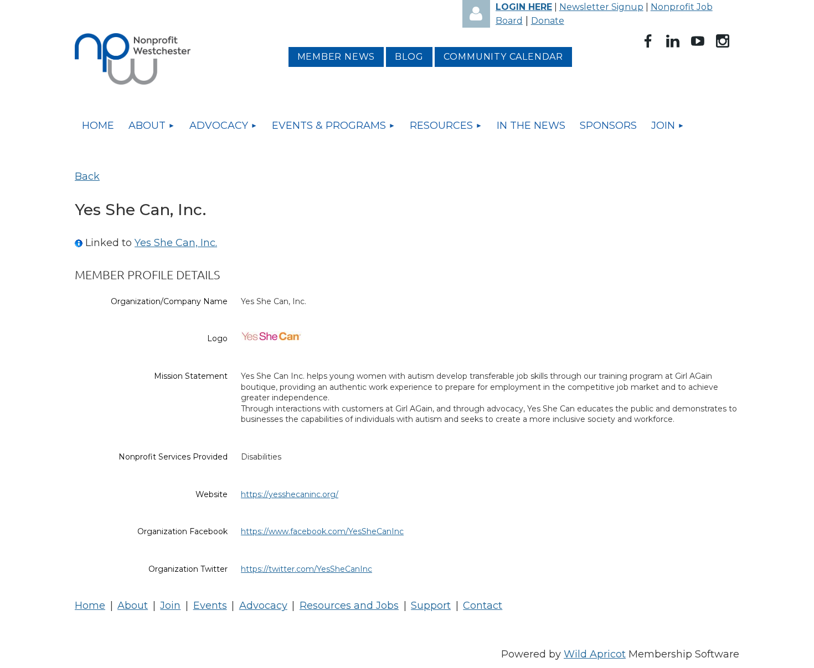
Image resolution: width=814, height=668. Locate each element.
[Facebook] (648, 41)
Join (170, 605)
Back (87, 176)
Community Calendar (503, 56)
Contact (482, 605)
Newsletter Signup (601, 7)
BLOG (409, 56)
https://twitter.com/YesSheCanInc (306, 569)
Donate (547, 20)
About (132, 605)
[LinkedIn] (673, 41)
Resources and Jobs (349, 605)
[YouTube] (697, 41)
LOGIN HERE (524, 7)
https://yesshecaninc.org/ (289, 494)
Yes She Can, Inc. (176, 243)
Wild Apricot (595, 654)
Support (431, 605)
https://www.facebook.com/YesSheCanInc (322, 531)
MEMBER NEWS (336, 56)
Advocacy (263, 605)
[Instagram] (722, 41)
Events (210, 605)
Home (90, 605)
